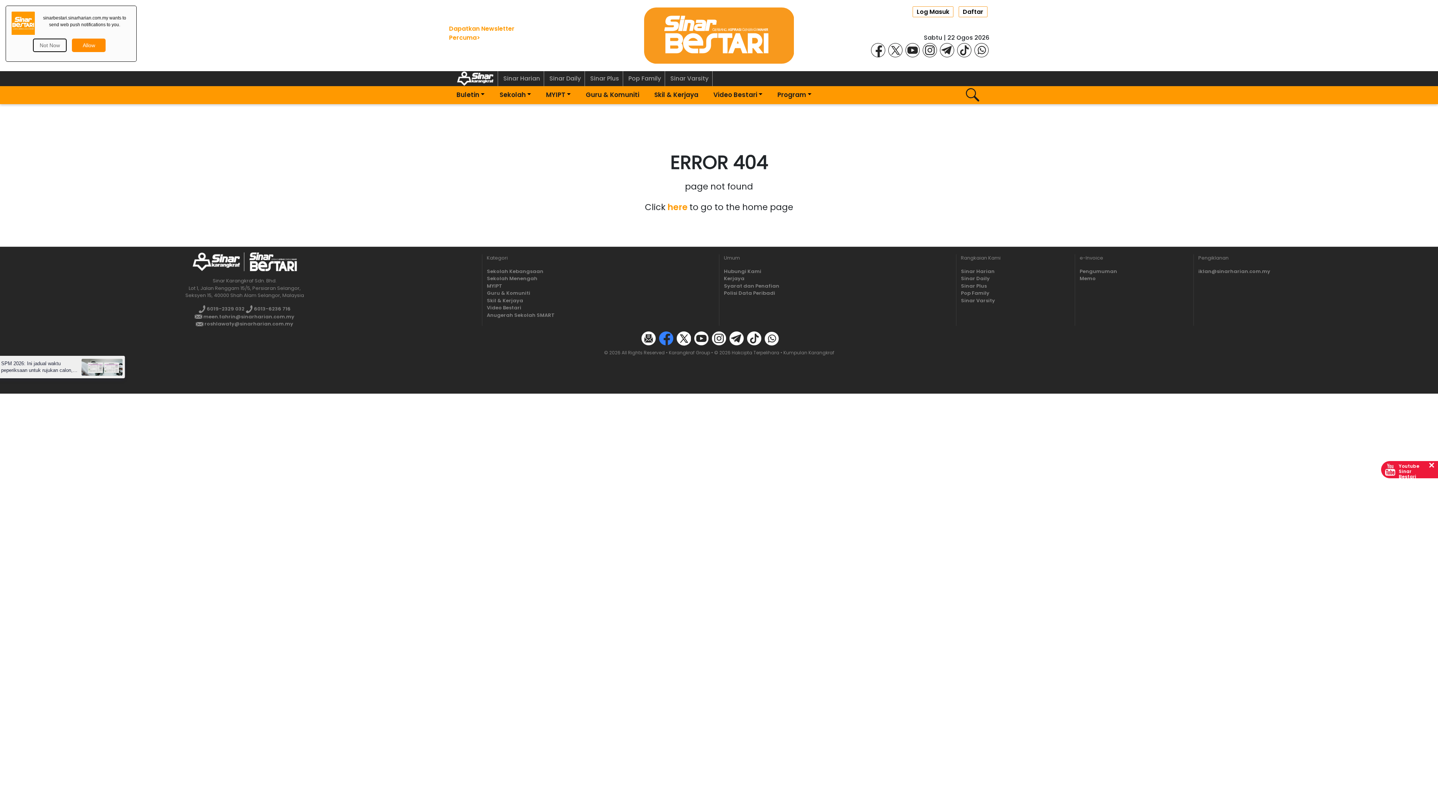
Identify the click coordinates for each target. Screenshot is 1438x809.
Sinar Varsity (689, 78)
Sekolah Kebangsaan (515, 271)
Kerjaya (734, 278)
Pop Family (644, 78)
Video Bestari (735, 94)
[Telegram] (947, 49)
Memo (1088, 278)
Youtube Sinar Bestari (1409, 471)
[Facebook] (878, 49)
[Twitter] (684, 338)
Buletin (467, 94)
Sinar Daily (565, 78)
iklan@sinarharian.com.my (1234, 271)
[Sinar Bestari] (719, 35)
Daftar (973, 11)
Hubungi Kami (742, 271)
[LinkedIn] (789, 338)
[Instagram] (930, 49)
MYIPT (555, 94)
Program (791, 94)
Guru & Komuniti (612, 94)
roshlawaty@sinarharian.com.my (248, 323)
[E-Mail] (648, 338)
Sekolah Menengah (512, 278)
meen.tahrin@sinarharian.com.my (248, 316)
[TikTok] (964, 49)
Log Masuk (933, 11)
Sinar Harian (521, 78)
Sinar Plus (604, 78)
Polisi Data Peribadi (749, 293)
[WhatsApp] (981, 49)
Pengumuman (1098, 271)
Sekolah (513, 94)
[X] (895, 49)
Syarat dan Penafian (751, 286)
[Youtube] (912, 49)
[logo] (216, 261)
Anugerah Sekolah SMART (521, 315)
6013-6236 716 (272, 308)
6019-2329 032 (225, 308)
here (677, 207)
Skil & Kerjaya (676, 94)
